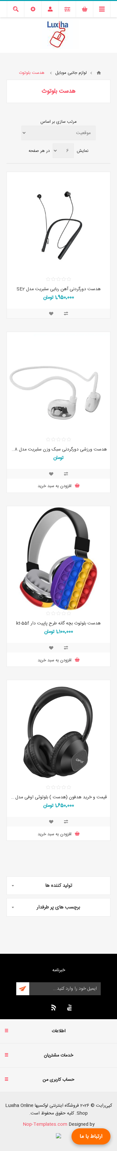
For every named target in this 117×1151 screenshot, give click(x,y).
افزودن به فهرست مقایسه (66, 313)
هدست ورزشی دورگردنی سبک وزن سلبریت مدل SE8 (58, 449)
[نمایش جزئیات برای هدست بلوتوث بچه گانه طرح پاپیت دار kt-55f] (58, 558)
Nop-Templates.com (45, 1124)
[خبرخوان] (52, 1007)
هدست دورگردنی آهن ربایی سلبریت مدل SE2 (59, 289)
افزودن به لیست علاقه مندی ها (51, 313)
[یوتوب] (68, 1007)
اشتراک (22, 988)
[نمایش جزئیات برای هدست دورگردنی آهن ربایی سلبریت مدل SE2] (58, 224)
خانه (99, 73)
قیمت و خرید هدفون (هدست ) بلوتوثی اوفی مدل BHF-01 (58, 797)
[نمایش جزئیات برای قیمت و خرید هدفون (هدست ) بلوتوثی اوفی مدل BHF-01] (58, 732)
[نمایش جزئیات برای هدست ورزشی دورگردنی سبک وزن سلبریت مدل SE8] (58, 384)
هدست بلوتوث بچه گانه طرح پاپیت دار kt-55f (58, 623)
